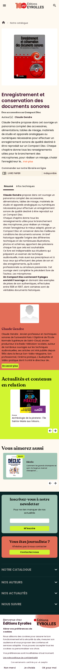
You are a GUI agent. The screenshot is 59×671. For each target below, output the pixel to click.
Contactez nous (29, 552)
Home (3, 23)
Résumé (8, 186)
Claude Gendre (23, 117)
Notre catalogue (19, 23)
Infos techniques (25, 186)
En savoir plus (10, 365)
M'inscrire (29, 528)
